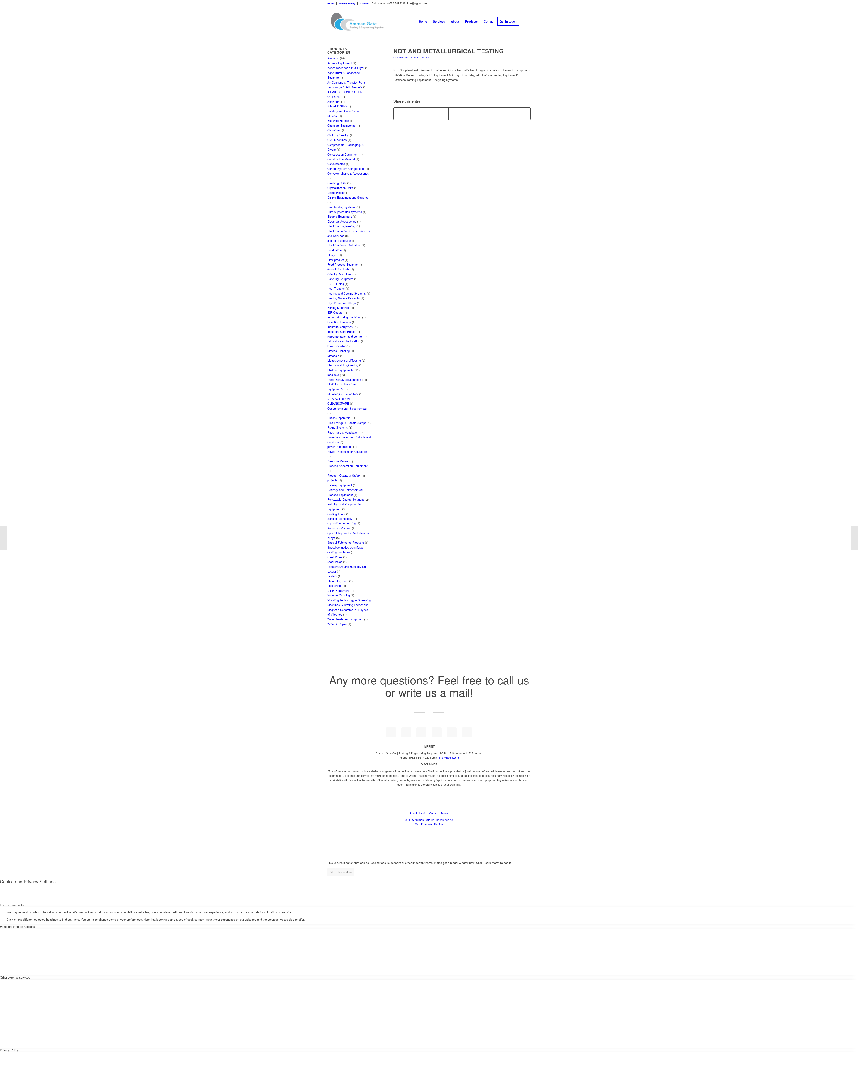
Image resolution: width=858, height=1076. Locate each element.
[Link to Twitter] (527, 3)
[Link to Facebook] (520, 3)
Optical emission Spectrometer (347, 408)
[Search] (526, 21)
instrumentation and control (344, 336)
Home (330, 3)
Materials (333, 356)
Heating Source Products (343, 298)
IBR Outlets (335, 312)
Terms (444, 813)
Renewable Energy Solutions (345, 499)
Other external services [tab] (15, 977)
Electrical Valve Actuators (344, 245)
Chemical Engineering (341, 125)
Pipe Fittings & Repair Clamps (346, 423)
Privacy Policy (347, 3)
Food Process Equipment (343, 264)
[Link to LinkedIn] (514, 3)
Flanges (332, 255)
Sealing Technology (340, 518)
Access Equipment (339, 63)
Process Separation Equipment (347, 466)
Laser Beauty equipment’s (344, 379)
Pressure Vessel (338, 461)
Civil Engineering (338, 135)
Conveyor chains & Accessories (348, 173)
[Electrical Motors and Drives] (3, 538)
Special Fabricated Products (345, 542)
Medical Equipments (340, 370)
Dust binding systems (341, 207)
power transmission (339, 446)
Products (333, 58)
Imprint (423, 813)
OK (331, 872)
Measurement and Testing (411, 57)
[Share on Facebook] (407, 113)
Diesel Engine (336, 192)
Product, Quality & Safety (344, 475)
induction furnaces (339, 322)
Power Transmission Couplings (347, 451)
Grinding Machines (339, 274)
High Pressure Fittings (341, 303)
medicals (333, 375)
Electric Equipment (339, 216)
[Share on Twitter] (434, 113)
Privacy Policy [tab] (9, 1050)
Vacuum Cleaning (338, 595)
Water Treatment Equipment (345, 619)
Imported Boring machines (344, 317)
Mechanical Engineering (342, 365)
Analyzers (333, 101)
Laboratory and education (343, 341)
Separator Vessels (339, 528)
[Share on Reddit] (516, 113)
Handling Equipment (340, 279)
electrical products (339, 240)
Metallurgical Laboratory (342, 394)
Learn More (345, 872)
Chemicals (334, 130)
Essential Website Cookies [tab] (17, 926)
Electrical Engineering (341, 226)
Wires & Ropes (337, 624)
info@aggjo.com (449, 757)
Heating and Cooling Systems (346, 293)
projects (332, 480)
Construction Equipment (342, 154)
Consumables (336, 164)
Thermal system (337, 581)
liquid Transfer (336, 346)
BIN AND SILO (337, 106)
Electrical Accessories (341, 221)
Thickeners (334, 585)
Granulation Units (338, 269)
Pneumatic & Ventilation (342, 432)
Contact (364, 3)
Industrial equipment (340, 327)
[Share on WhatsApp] (462, 113)
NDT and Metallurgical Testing (448, 51)
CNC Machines (337, 140)
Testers (332, 576)
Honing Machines (338, 307)
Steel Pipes (334, 557)
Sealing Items (336, 514)
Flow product (335, 260)
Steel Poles (334, 562)
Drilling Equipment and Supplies (347, 197)
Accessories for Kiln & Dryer (345, 68)
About (413, 813)
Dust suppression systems (344, 212)
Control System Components (346, 168)
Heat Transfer (336, 288)
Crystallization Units (340, 188)
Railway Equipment (339, 485)
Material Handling (338, 351)
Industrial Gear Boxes (341, 331)
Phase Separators (339, 418)
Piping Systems (337, 427)
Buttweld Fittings (338, 120)
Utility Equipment (338, 590)
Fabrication (334, 250)
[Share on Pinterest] (489, 113)
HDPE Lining (335, 284)
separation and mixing (341, 523)
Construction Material (341, 159)
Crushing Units (336, 183)
